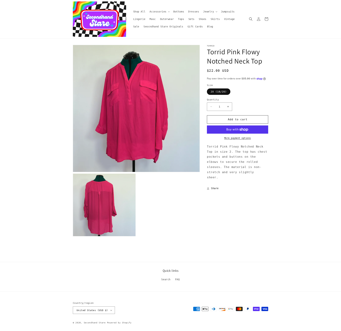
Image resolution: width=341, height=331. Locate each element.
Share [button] (215, 188)
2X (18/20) (219, 91)
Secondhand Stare (95, 323)
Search (165, 279)
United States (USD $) (92, 310)
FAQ (177, 279)
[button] (159, 11)
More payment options (237, 138)
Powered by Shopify (119, 323)
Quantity (213, 99)
